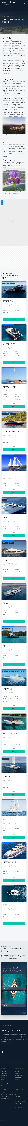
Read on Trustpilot (8, 1057)
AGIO (5, 603)
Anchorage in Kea (6, 16)
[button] (2, 289)
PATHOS (6, 560)
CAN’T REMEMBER (11, 431)
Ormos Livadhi (4, 1081)
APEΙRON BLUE (9, 862)
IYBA (16, 1092)
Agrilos (3, 1077)
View (14, 316)
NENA (5, 517)
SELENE (6, 819)
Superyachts (18, 1079)
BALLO (6, 905)
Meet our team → (19, 1103)
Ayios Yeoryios (5, 1079)
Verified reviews (5, 1098)
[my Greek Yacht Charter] (9, 3)
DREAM (6, 646)
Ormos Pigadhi (4, 1083)
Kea (19, 40)
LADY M (6, 776)
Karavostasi (4, 1075)
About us (3, 1092)
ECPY (16, 1094)
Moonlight (9, 344)
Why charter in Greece (7, 1094)
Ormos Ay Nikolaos (6, 1085)
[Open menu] (24, 3)
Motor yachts (18, 1077)
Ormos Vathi (4, 1073)
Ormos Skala (4, 1071)
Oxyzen (6, 474)
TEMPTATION (9, 301)
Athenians (21, 48)
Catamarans (18, 1073)
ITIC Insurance (18, 1096)
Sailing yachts (18, 1075)
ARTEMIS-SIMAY (10, 387)
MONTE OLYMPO (10, 733)
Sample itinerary (5, 1096)
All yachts (17, 1071)
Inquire (14, 319)
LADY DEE (7, 689)
